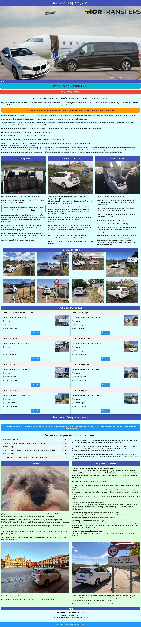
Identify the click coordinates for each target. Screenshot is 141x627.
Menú (3, 81)
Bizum (33, 210)
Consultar (36, 333)
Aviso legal (81, 624)
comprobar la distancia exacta (62, 105)
